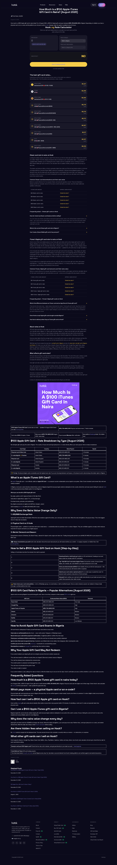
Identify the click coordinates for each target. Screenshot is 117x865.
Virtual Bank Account (60, 842)
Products (43, 4)
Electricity (74, 831)
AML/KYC (38, 848)
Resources (52, 4)
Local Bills (56, 834)
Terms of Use (39, 845)
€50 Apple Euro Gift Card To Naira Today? (21, 784)
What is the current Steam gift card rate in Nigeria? (58, 228)
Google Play (28, 646)
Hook (104, 487)
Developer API (94, 834)
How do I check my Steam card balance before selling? (58, 216)
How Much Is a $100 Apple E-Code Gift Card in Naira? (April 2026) (27, 770)
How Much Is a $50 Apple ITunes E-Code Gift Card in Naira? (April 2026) (29, 777)
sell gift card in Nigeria (57, 343)
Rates (60, 4)
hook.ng (33, 643)
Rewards (92, 828)
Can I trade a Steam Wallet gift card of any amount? (58, 232)
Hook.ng (92, 434)
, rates (47, 25)
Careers (38, 828)
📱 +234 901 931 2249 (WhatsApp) (20, 835)
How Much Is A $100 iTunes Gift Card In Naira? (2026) (24, 791)
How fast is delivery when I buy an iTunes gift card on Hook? (58, 319)
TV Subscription (76, 834)
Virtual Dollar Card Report (96, 839)
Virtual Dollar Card (60, 825)
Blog (91, 825)
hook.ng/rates (15, 543)
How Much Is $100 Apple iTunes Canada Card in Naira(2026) (26, 798)
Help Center (93, 837)
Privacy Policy (39, 842)
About (37, 825)
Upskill (38, 837)
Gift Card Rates (94, 831)
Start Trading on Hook (58, 64)
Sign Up (102, 4)
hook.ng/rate (19, 429)
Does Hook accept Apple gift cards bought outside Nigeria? (58, 315)
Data (73, 828)
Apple (14, 481)
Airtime (74, 825)
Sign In (94, 4)
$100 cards (67, 594)
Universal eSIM (59, 839)
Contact (38, 834)
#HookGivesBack (41, 839)
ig (20, 842)
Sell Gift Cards (57, 831)
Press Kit (39, 831)
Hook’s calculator (40, 724)
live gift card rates (28, 753)
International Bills (59, 837)
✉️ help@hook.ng (16, 838)
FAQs (66, 4)
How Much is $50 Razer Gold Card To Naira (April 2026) (25, 805)
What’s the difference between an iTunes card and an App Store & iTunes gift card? (58, 303)
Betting (74, 837)
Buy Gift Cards (59, 828)
